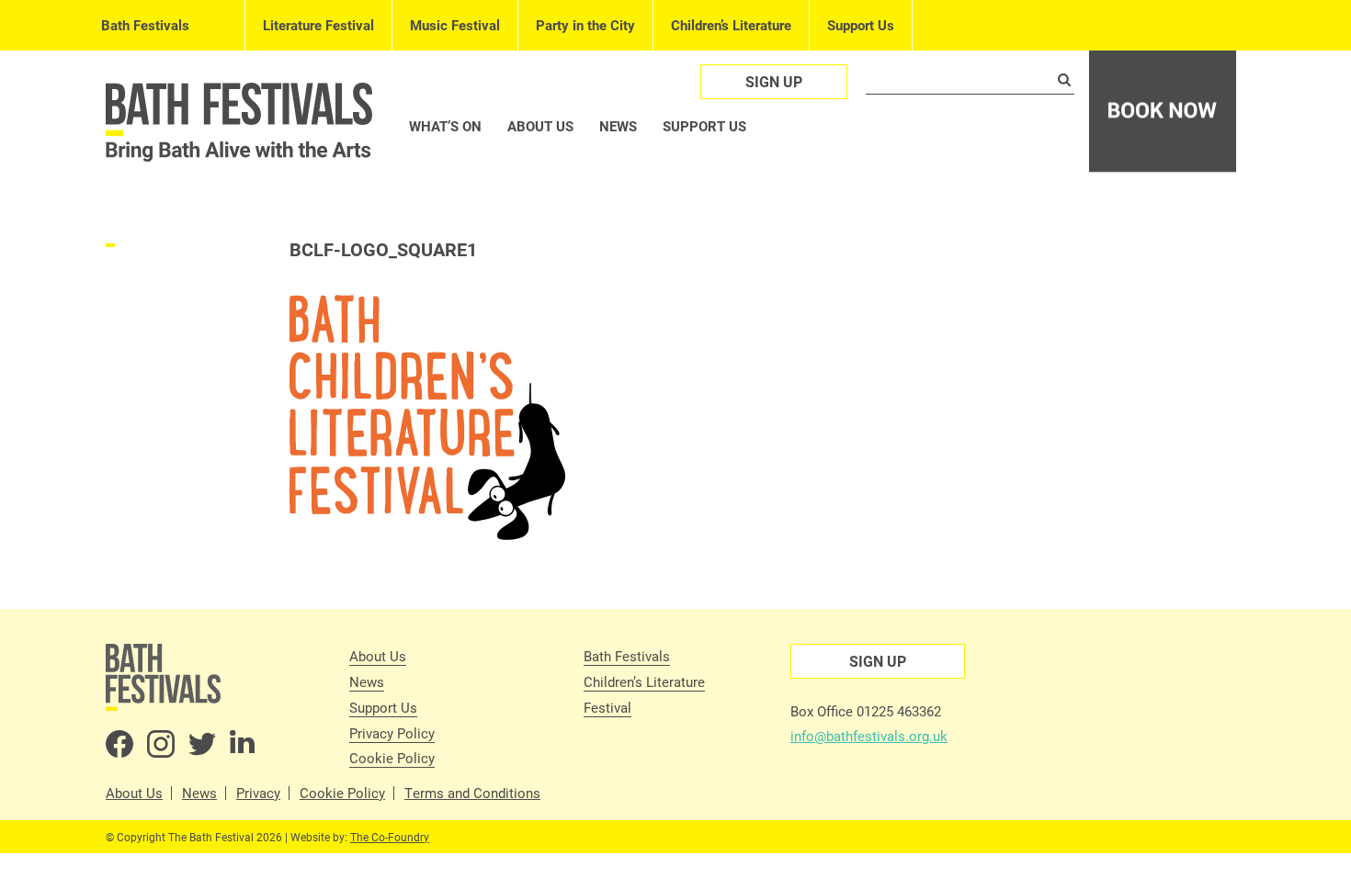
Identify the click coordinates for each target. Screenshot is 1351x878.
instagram (161, 744)
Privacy (258, 793)
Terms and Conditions (472, 793)
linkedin (243, 744)
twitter (202, 744)
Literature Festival (318, 25)
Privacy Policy (392, 733)
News (618, 126)
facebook (119, 744)
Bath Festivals (145, 25)
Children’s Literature (731, 25)
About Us (377, 656)
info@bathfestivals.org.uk (869, 735)
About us (540, 126)
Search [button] (1064, 79)
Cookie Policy (392, 758)
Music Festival (455, 25)
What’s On (445, 126)
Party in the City (585, 25)
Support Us (860, 25)
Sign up (773, 81)
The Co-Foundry (389, 836)
